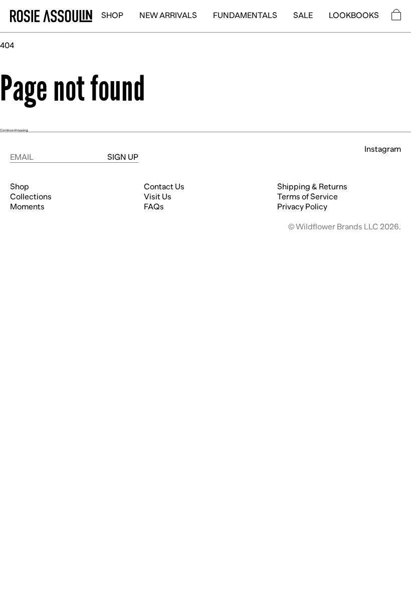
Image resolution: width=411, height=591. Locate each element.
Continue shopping (14, 130)
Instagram (382, 149)
